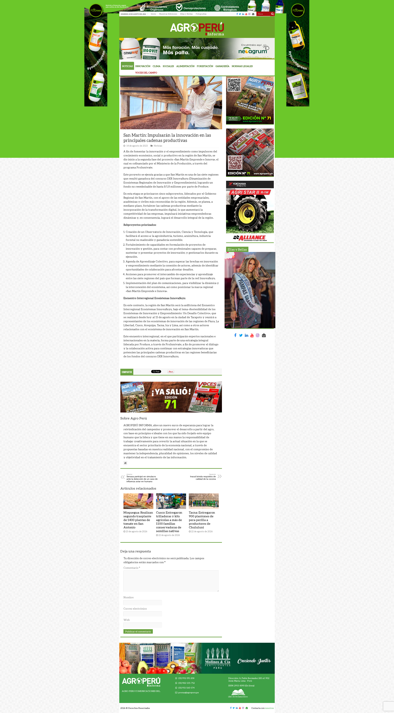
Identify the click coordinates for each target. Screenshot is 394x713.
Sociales (168, 66)
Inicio (153, 14)
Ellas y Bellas (186, 14)
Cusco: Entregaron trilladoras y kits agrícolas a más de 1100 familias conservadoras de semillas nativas (169, 522)
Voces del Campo (146, 72)
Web (126, 619)
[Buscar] (272, 14)
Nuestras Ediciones (168, 14)
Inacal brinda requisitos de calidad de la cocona (203, 476)
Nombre (128, 597)
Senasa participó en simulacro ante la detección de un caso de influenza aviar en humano (142, 478)
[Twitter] (240, 14)
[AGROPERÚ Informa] (197, 28)
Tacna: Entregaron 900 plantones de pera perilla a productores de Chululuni (202, 520)
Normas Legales (242, 66)
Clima (156, 66)
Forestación (205, 66)
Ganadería (222, 66)
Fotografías (201, 14)
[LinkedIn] (243, 14)
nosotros (269, 708)
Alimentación (185, 66)
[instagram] (249, 14)
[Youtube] (246, 14)
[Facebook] (237, 14)
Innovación (142, 66)
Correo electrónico (135, 608)
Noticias (127, 66)
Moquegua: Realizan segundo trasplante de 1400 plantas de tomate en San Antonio (138, 520)
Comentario (131, 567)
